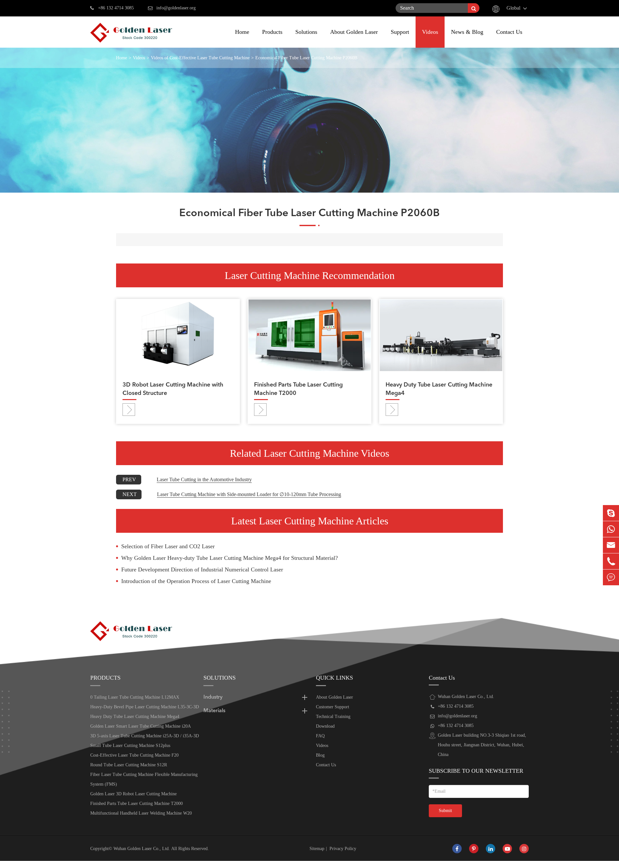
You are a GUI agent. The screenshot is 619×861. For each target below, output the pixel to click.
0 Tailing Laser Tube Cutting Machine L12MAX (134, 697)
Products (272, 32)
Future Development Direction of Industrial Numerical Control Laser (202, 569)
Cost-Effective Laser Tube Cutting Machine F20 (134, 755)
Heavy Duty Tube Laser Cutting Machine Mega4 (439, 389)
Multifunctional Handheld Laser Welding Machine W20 (141, 813)
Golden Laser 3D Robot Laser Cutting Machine (133, 793)
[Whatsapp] (611, 529)
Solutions (306, 32)
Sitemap (317, 848)
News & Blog (467, 32)
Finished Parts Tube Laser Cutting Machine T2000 (298, 389)
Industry (212, 697)
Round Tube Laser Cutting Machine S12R (128, 764)
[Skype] (611, 513)
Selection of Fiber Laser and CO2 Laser (168, 546)
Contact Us (509, 32)
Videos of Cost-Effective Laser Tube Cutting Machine (200, 57)
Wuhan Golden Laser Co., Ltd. (141, 848)
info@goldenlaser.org (176, 7)
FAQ (320, 735)
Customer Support (332, 706)
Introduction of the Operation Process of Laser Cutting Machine (196, 581)
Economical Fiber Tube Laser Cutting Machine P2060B (306, 57)
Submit (445, 810)
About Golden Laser (354, 32)
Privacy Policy (342, 848)
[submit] (473, 8)
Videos (430, 32)
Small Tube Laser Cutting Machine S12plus (130, 745)
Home (242, 32)
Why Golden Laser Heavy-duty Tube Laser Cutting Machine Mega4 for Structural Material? (229, 558)
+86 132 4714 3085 (116, 7)
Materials (214, 710)
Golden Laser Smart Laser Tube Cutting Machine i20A (140, 726)
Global (513, 8)
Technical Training (333, 716)
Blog (320, 755)
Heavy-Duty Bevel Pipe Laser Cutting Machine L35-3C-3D (144, 706)
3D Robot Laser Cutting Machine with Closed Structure (173, 389)
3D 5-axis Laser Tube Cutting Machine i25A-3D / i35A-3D (144, 735)
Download (325, 726)
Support (400, 32)
